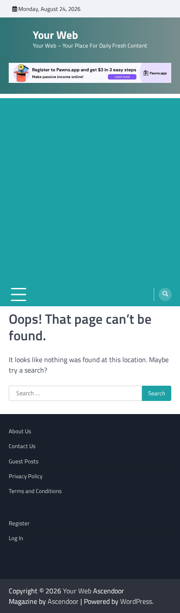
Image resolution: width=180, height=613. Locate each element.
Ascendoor (63, 601)
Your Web (55, 35)
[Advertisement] (90, 188)
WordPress (136, 601)
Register (19, 523)
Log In (16, 538)
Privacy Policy (25, 476)
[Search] (165, 294)
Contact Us (22, 446)
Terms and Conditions (35, 490)
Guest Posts (23, 461)
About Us (20, 431)
